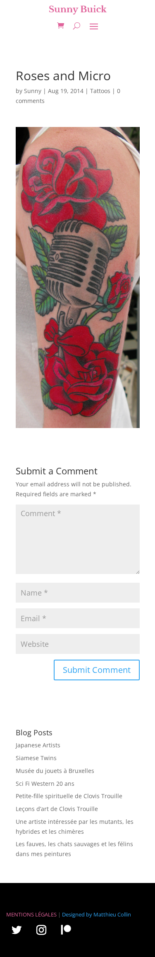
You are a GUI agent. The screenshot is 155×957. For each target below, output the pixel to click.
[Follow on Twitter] (16, 930)
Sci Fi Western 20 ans (45, 783)
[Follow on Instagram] (41, 930)
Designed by (77, 914)
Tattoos (100, 91)
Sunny (32, 91)
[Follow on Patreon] (66, 929)
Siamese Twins (36, 758)
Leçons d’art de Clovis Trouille (57, 809)
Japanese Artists (38, 745)
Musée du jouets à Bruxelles (55, 771)
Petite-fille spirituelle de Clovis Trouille (69, 796)
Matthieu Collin (112, 914)
